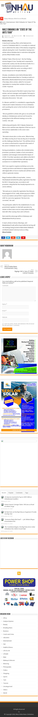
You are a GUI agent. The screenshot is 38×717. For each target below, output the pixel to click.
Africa (5, 618)
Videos (5, 689)
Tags (26, 493)
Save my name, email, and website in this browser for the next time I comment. (18, 324)
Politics (5, 670)
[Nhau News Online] (19, 7)
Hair (4, 644)
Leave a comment (9, 37)
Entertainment (11, 22)
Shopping (6, 673)
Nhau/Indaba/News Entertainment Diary (10, 266)
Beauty (5, 624)
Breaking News (7, 628)
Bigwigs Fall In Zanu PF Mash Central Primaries (24, 271)
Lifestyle (5, 654)
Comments (19, 493)
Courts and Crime (8, 634)
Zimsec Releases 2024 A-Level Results (15, 18)
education (6, 637)
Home (3, 22)
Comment (5, 285)
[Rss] (19, 573)
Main (4, 657)
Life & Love (6, 650)
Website (4, 317)
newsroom (7, 36)
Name (4, 304)
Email (4, 310)
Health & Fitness (8, 647)
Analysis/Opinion (8, 621)
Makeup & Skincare (9, 660)
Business (6, 631)
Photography (7, 667)
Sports (5, 676)
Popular (11, 493)
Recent (4, 493)
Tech (4, 680)
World (5, 693)
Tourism (5, 683)
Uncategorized (7, 686)
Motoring (6, 663)
